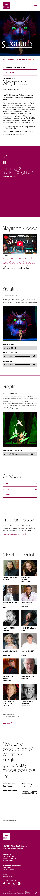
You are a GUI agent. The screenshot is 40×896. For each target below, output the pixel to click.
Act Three (6, 495)
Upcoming (21, 59)
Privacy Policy (8, 869)
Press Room (7, 867)
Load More (6, 723)
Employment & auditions (12, 865)
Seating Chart (8, 860)
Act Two (6, 489)
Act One (5, 483)
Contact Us (7, 854)
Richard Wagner (12, 89)
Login (5, 874)
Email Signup (7, 876)
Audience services (9, 858)
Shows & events (8, 59)
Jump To (8, 72)
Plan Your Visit (8, 856)
